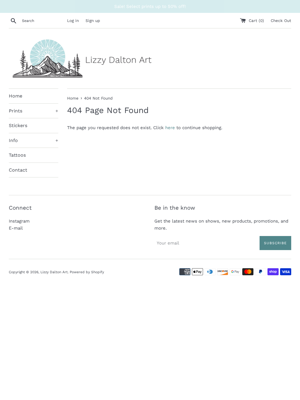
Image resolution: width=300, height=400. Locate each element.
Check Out (281, 20)
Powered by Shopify (87, 272)
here (170, 127)
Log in (73, 20)
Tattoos (17, 155)
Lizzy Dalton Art (54, 272)
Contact (18, 170)
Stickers (18, 125)
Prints (33, 111)
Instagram (19, 221)
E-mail (16, 228)
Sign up (93, 20)
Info (33, 140)
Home (15, 96)
